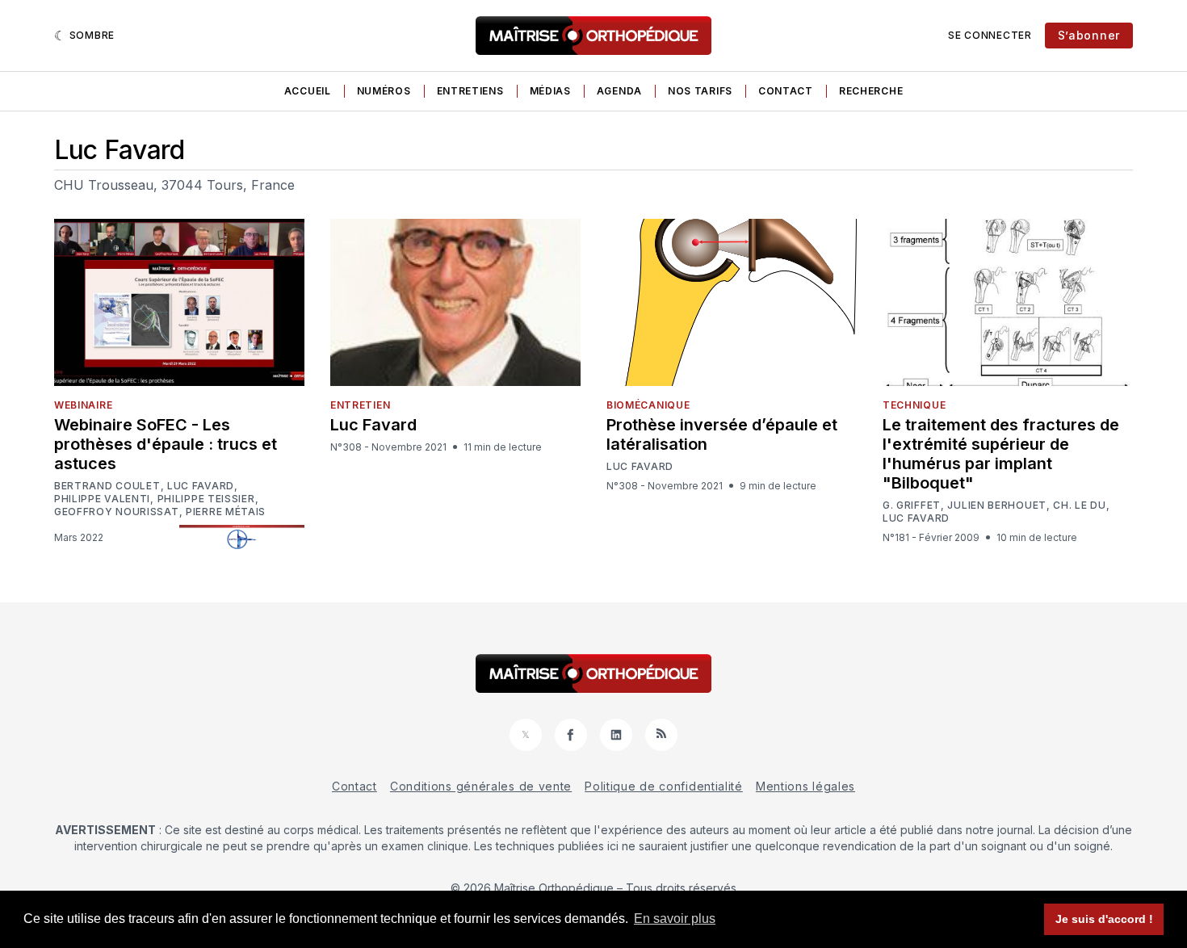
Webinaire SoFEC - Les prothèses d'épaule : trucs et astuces (165, 444)
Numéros (384, 91)
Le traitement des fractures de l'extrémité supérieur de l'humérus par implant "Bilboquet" (1001, 454)
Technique (914, 405)
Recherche (871, 91)
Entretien (360, 405)
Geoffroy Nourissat (116, 511)
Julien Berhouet (996, 505)
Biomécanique (648, 405)
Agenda (619, 91)
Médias (550, 91)
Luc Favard (200, 486)
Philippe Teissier (206, 499)
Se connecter (989, 35)
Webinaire (83, 405)
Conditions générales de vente (481, 786)
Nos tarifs (700, 91)
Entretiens (470, 91)
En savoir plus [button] (674, 918)
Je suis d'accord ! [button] (1104, 918)
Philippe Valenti (102, 499)
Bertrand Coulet (107, 486)
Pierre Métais (226, 511)
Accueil (307, 91)
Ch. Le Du (1079, 505)
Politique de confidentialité (664, 786)
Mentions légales (805, 786)
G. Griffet (912, 505)
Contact (785, 91)
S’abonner (1089, 35)
